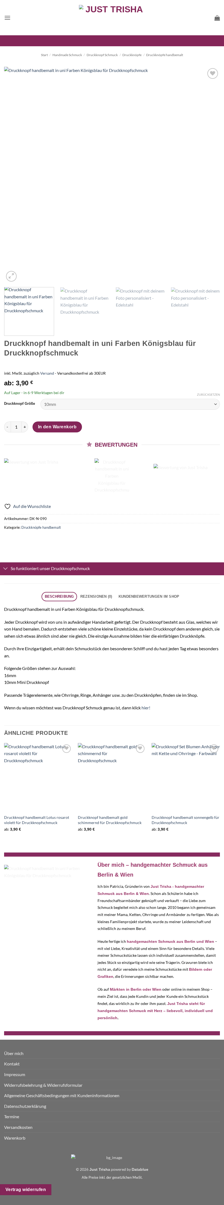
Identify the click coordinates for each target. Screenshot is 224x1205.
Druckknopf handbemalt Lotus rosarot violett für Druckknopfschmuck (36, 820)
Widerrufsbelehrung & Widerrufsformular (43, 1085)
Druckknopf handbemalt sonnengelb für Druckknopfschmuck (185, 820)
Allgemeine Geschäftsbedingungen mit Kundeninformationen (61, 1095)
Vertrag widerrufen (25, 1189)
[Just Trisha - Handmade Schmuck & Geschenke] (112, 17)
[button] (7, 17)
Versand (47, 373)
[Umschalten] (5, 569)
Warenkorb (14, 1137)
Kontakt (12, 1063)
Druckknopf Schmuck (102, 55)
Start (44, 55)
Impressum (14, 1074)
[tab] (59, 597)
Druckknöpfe (132, 55)
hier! (146, 707)
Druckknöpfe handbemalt (164, 55)
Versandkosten (18, 1127)
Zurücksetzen (208, 394)
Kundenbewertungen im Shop (149, 596)
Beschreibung (59, 596)
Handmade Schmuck (67, 55)
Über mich (13, 1053)
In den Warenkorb (57, 426)
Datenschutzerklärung (25, 1106)
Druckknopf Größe (19, 404)
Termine (11, 1116)
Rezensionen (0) (96, 596)
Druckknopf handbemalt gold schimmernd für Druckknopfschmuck (110, 820)
